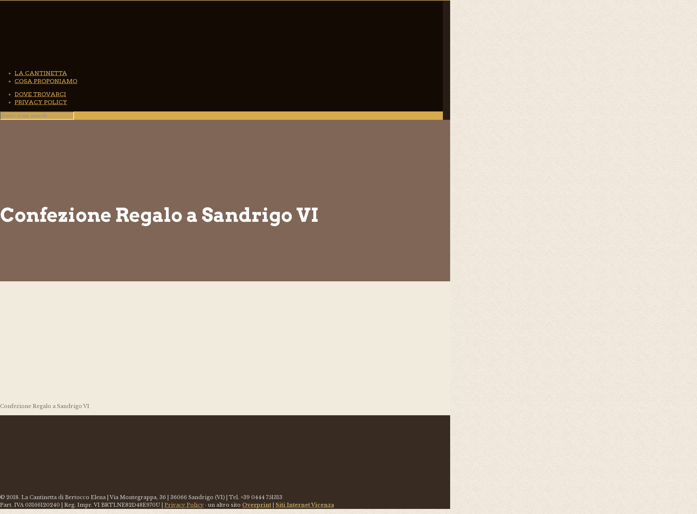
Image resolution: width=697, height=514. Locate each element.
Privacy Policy (184, 505)
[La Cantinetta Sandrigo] (218, 53)
